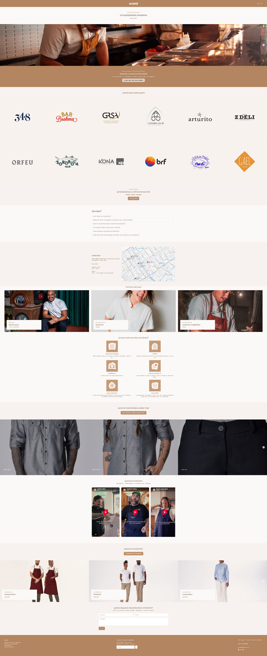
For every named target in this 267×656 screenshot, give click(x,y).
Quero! (133, 336)
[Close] (152, 313)
